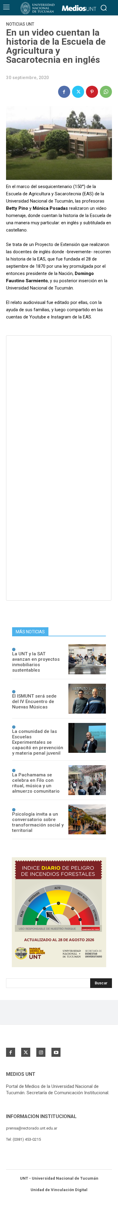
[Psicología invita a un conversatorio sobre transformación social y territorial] (87, 819)
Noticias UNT (20, 24)
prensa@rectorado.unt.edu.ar (31, 1128)
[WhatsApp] (106, 92)
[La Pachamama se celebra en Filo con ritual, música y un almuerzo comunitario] (87, 780)
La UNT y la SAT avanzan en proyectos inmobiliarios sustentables (36, 662)
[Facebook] (64, 92)
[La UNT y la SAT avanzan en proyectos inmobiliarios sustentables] (87, 659)
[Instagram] (40, 1052)
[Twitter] (78, 92)
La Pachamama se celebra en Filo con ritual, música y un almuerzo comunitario (36, 783)
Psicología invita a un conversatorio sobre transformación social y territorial (38, 822)
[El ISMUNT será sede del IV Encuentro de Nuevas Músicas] (87, 699)
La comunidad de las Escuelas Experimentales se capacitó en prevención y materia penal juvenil (37, 742)
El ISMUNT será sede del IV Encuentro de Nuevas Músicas (34, 701)
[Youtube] (56, 1052)
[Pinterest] (92, 92)
